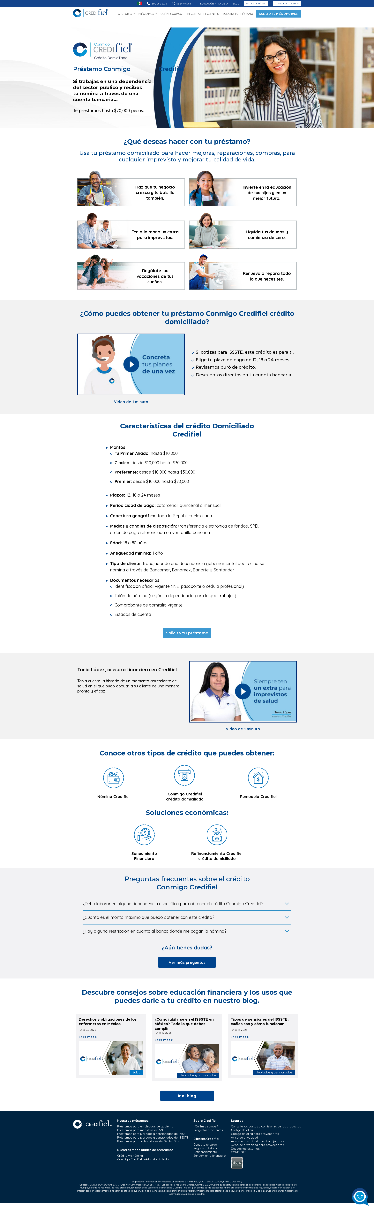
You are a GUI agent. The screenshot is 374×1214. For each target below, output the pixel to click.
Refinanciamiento (205, 1152)
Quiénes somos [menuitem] (171, 14)
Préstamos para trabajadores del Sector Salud (149, 1141)
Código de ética (242, 1130)
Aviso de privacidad (244, 1137)
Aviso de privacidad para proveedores (257, 1145)
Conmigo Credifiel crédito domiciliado (143, 1159)
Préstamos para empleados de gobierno (145, 1126)
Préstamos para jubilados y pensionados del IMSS (151, 1134)
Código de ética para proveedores (255, 1134)
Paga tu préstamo (205, 1148)
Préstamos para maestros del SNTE (141, 1130)
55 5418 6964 (183, 3)
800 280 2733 (159, 3)
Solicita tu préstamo (187, 633)
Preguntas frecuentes (208, 1130)
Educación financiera (214, 3)
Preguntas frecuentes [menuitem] (202, 14)
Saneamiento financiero (209, 1155)
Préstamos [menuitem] (146, 14)
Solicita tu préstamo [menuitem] (238, 14)
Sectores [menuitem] (125, 14)
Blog (236, 3)
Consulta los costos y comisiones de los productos (266, 1126)
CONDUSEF (238, 1152)
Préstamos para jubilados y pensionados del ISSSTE (152, 1137)
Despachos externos (245, 1148)
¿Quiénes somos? (205, 1126)
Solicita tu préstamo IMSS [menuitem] (278, 14)
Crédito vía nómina (130, 1155)
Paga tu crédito (256, 3)
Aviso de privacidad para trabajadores (257, 1141)
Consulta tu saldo (287, 3)
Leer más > (88, 1037)
